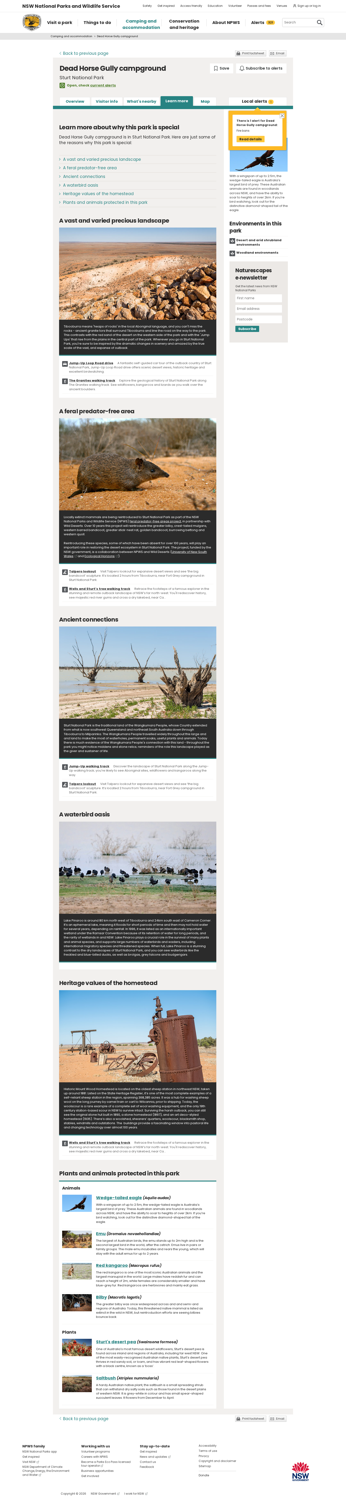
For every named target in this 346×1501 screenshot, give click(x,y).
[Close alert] (282, 115)
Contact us (148, 1462)
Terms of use (208, 1451)
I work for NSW (134, 1494)
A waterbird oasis (80, 185)
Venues (282, 6)
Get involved (90, 1476)
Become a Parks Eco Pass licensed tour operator (106, 1464)
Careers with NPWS (94, 1457)
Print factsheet (253, 53)
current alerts (103, 85)
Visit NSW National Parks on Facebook (26, 1493)
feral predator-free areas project (155, 521)
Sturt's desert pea (116, 1341)
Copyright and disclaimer (217, 1461)
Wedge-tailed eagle (119, 1197)
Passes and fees (259, 6)
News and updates (153, 1457)
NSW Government (103, 1494)
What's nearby (141, 101)
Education (215, 6)
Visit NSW (29, 1462)
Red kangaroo (112, 1265)
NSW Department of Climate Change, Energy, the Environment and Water (45, 1471)
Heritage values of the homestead (98, 194)
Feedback (147, 1467)
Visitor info (107, 101)
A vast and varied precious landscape (102, 159)
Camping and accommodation (71, 36)
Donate (204, 1475)
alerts (257, 101)
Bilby (101, 1297)
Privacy (204, 1456)
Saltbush (106, 1378)
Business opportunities (97, 1471)
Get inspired (166, 6)
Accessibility (208, 1446)
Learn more (176, 101)
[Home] (31, 22)
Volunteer (235, 6)
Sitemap (205, 1466)
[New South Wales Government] (300, 1471)
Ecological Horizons (99, 556)
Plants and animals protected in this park (105, 202)
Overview (75, 101)
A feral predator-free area (90, 168)
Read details (250, 139)
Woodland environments (257, 252)
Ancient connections (84, 176)
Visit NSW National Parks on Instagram (36, 1493)
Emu (101, 1233)
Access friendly (191, 6)
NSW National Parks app (39, 1452)
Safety (147, 6)
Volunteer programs (95, 1452)
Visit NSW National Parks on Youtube (47, 1493)
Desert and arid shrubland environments (259, 242)
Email (280, 53)
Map (205, 101)
